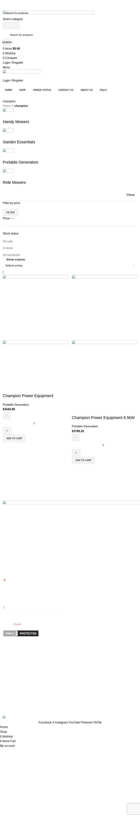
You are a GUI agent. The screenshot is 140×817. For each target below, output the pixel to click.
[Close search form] (4, 4)
